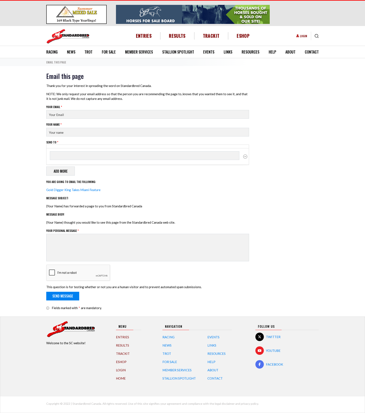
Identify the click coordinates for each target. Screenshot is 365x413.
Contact (312, 52)
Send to (52, 142)
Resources (250, 52)
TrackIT (211, 35)
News (71, 52)
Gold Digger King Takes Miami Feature (73, 190)
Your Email (54, 107)
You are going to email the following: (71, 181)
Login (303, 36)
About (290, 52)
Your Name (54, 124)
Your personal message (62, 230)
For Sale (109, 52)
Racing (52, 52)
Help (272, 52)
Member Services (139, 52)
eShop (243, 35)
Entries (144, 35)
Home (121, 378)
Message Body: (55, 214)
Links (228, 52)
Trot (88, 52)
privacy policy (249, 403)
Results (177, 35)
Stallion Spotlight (178, 52)
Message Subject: (57, 198)
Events (208, 52)
